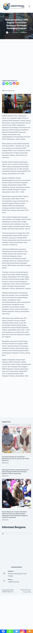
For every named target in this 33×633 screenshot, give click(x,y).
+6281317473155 (13, 582)
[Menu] (29, 6)
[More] (17, 83)
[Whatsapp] (7, 83)
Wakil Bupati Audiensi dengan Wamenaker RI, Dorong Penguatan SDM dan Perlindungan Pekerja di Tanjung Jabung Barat (15, 471)
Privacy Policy (27, 592)
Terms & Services (25, 589)
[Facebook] (3, 83)
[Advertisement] (16, 60)
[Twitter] (10, 83)
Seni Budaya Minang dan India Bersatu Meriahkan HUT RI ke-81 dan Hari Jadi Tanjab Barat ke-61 (15, 458)
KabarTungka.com (7, 592)
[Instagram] (14, 83)
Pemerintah (23, 32)
